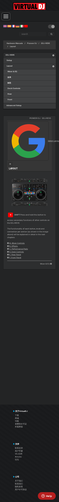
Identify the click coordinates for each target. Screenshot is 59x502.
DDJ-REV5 (45, 43)
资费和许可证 (21, 424)
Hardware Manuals (15, 43)
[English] (5, 26)
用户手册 (19, 451)
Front (9, 100)
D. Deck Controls (16, 252)
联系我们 (19, 484)
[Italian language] (21, 26)
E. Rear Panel (15, 254)
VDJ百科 (18, 454)
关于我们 (19, 481)
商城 (17, 418)
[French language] (13, 26)
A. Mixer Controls (17, 243)
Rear (9, 94)
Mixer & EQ (11, 71)
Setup (9, 60)
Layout (13, 46)
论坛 (17, 459)
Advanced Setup (13, 105)
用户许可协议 (21, 489)
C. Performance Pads (18, 249)
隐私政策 (19, 486)
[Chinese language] (26, 26)
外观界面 (19, 427)
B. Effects (13, 246)
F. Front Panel (15, 257)
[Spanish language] (9, 26)
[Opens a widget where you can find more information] (47, 496)
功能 (17, 421)
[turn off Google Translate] (10, 164)
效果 (8, 77)
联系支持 (19, 448)
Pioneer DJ (32, 43)
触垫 (8, 83)
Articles (18, 457)
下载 (17, 415)
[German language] (17, 26)
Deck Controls (13, 88)
